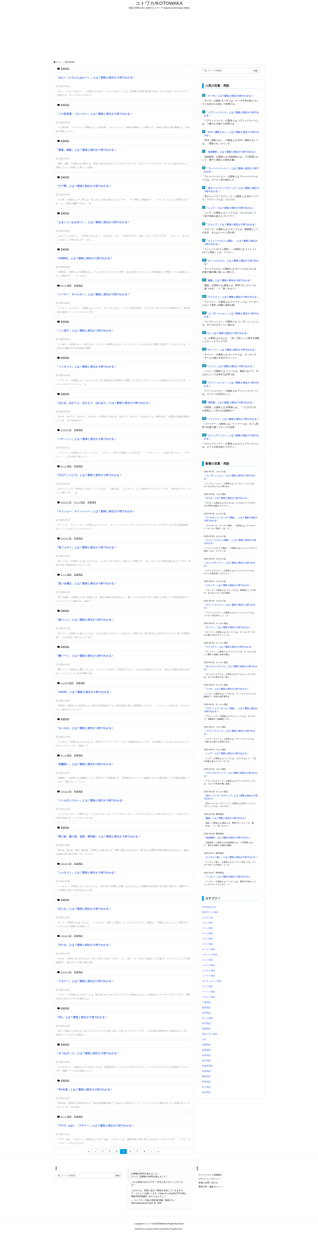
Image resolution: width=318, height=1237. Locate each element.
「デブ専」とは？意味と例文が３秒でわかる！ (83, 186)
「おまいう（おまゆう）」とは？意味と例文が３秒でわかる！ (93, 222)
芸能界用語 (207, 1066)
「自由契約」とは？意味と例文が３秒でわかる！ (231, 151)
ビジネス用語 (67, 683)
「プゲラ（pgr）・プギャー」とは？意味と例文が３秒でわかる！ (95, 1125)
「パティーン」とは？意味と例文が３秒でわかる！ (86, 439)
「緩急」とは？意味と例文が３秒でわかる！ (229, 280)
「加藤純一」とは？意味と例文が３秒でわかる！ (85, 764)
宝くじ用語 (207, 1018)
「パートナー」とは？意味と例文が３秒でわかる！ (232, 419)
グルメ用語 (207, 928)
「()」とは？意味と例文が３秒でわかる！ (227, 333)
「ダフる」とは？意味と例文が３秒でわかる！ (226, 498)
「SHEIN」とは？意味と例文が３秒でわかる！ (84, 692)
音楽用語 (206, 1092)
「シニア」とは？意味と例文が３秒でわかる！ (230, 208)
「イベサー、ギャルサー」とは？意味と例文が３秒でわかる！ (93, 294)
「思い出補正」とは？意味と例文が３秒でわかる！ (86, 583)
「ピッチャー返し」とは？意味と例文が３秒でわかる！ (231, 857)
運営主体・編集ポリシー (210, 1186)
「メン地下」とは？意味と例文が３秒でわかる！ (85, 330)
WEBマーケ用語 (210, 912)
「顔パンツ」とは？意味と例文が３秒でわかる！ (85, 619)
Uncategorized (209, 907)
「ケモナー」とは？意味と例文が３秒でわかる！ (85, 981)
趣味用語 (206, 1076)
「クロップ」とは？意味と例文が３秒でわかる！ (231, 224)
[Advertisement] (159, 35)
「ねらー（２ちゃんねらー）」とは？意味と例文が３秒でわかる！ (95, 77)
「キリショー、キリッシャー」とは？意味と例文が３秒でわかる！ (95, 511)
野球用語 (206, 1081)
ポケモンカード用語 (211, 981)
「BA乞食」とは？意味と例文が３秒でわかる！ (84, 1089)
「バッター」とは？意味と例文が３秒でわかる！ (227, 876)
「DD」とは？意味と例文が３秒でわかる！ (81, 1017)
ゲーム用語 (207, 933)
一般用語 (206, 1002)
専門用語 (206, 1023)
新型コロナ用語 (209, 1034)
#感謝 (143, 1196)
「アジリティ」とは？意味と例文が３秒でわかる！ (232, 297)
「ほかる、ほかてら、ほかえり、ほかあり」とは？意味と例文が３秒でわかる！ (103, 402)
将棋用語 (206, 1028)
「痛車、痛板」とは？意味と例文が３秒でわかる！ (86, 149)
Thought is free (176, 1229)
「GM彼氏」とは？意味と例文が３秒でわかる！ (84, 258)
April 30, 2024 (155, 1203)
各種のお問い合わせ (208, 1182)
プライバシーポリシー (209, 1179)
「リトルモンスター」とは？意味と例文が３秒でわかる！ (90, 800)
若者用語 (65, 68)
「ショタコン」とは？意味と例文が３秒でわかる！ (86, 872)
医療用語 (206, 1007)
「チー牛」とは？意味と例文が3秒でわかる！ (229, 95)
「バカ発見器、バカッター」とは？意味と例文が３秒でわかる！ (94, 113)
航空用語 (206, 1060)
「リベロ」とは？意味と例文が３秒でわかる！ (226, 689)
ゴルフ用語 (207, 944)
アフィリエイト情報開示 (210, 1175)
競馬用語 (206, 1050)
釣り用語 (206, 1087)
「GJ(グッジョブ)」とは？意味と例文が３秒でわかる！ (89, 475)
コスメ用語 (207, 938)
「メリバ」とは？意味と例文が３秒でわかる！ (230, 366)
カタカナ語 (66, 430)
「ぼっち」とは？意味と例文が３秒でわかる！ (83, 908)
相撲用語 (206, 1044)
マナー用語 (207, 986)
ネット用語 (66, 285)
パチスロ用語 (208, 965)
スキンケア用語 (209, 954)
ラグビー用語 (208, 997)
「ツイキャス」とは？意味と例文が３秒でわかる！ (86, 366)
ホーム (58, 62)
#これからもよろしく (156, 1196)
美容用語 (206, 1055)
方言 (204, 1039)
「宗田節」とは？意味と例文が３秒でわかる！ (230, 402)
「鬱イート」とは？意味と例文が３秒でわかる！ (85, 655)
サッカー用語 (208, 949)
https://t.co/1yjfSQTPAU (171, 1193)
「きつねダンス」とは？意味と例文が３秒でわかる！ (87, 1053)
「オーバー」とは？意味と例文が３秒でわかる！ (231, 349)
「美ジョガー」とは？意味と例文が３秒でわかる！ (86, 547)
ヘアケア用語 (208, 976)
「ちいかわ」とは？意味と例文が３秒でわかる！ (85, 728)
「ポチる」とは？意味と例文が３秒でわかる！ (83, 944)
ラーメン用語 (208, 991)
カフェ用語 (207, 923)
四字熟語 (206, 1013)
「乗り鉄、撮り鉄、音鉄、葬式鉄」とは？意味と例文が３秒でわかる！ (98, 836)
